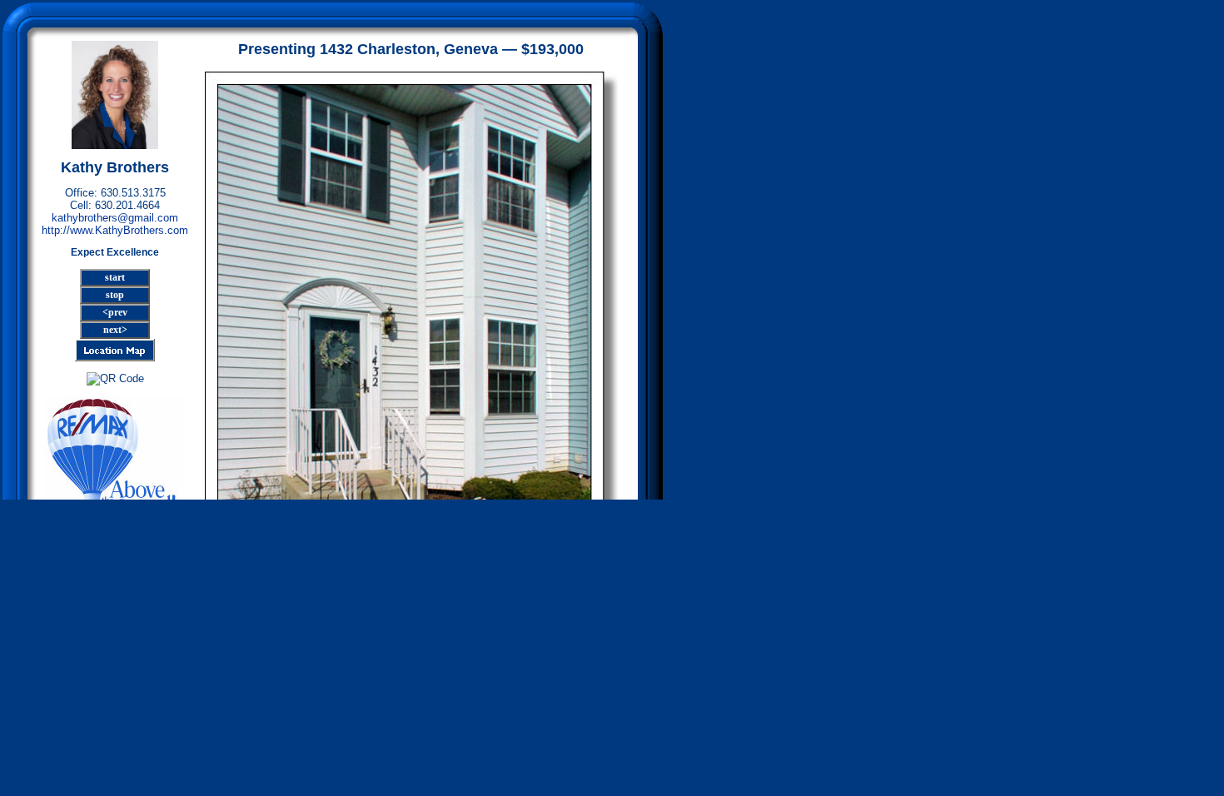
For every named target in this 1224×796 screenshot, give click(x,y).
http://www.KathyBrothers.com (115, 230)
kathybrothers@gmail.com (115, 217)
